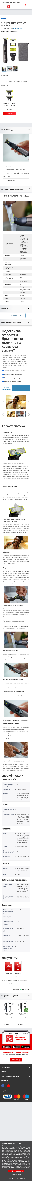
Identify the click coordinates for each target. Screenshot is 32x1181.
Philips (22, 301)
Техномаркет (17, 28)
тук (28, 1167)
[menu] (3, 6)
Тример (22, 255)
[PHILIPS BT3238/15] (9, 1006)
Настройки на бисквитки (17, 1178)
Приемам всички (17, 1171)
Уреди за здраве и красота (14, 11)
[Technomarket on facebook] (2, 1085)
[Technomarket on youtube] (8, 1085)
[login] (28, 6)
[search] (20, 6)
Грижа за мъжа (26, 11)
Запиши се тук (16, 1060)
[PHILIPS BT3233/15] (23, 1006)
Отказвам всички (17, 1175)
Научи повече (19, 1042)
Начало (4, 11)
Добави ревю (16, 315)
